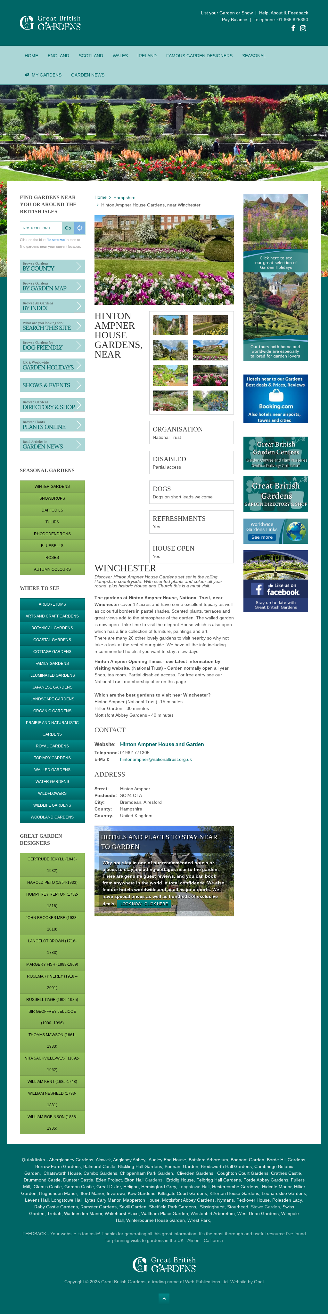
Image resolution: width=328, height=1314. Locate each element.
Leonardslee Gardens (284, 1193)
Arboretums (52, 604)
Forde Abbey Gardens (265, 1179)
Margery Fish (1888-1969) (52, 964)
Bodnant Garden (247, 1159)
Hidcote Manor (276, 1186)
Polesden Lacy (287, 1200)
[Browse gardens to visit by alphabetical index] (52, 305)
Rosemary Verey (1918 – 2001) (52, 982)
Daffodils (52, 510)
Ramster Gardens (98, 1206)
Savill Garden (132, 1206)
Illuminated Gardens (52, 675)
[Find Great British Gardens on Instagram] (303, 29)
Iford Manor (92, 1193)
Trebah (54, 1213)
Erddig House (180, 1179)
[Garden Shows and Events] (52, 384)
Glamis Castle (48, 1186)
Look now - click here (144, 904)
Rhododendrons (52, 534)
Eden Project (109, 1179)
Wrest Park (198, 1220)
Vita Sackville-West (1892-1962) (52, 1064)
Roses (52, 557)
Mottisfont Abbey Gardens (188, 1200)
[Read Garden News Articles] (52, 444)
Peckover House (253, 1200)
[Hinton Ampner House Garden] (170, 325)
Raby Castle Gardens (56, 1206)
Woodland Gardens (52, 817)
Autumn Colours (52, 569)
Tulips (52, 522)
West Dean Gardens (258, 1213)
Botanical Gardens (52, 628)
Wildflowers (52, 793)
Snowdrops (52, 498)
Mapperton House (141, 1200)
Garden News (87, 74)
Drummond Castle (42, 1179)
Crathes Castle (286, 1173)
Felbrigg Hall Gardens (218, 1179)
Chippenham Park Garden (146, 1173)
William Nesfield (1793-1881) (52, 1099)
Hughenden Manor (58, 1193)
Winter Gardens (52, 486)
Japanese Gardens (52, 687)
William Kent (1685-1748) (52, 1081)
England (58, 55)
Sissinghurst (212, 1206)
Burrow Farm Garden (56, 1166)
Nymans (225, 1200)
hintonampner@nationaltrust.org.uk (156, 759)
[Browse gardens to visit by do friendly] (52, 345)
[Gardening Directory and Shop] (52, 424)
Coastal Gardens (52, 640)
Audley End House (167, 1159)
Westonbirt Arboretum (213, 1213)
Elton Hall (134, 1179)
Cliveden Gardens (195, 1173)
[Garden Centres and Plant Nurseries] (52, 404)
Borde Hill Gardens (286, 1159)
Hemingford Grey (158, 1186)
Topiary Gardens (52, 758)
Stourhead (237, 1206)
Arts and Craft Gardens (52, 616)
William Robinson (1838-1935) (52, 1123)
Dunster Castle (78, 1179)
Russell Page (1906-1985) (52, 999)
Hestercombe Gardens (235, 1186)
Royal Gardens (52, 746)
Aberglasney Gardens (71, 1159)
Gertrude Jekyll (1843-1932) (52, 865)
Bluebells (52, 546)
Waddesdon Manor (83, 1213)
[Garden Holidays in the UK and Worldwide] (52, 364)
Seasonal (254, 55)
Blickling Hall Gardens (140, 1166)
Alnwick (103, 1159)
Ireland (147, 55)
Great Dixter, (109, 1186)
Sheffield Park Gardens (172, 1206)
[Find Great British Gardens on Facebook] (293, 29)
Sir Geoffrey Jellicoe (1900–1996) (52, 1017)
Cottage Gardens (52, 651)
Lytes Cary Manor (102, 1200)
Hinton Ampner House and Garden (162, 744)
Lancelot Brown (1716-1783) (52, 947)
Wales (120, 55)
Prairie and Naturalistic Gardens (52, 729)
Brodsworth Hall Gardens (226, 1166)
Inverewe (116, 1193)
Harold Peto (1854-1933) (52, 882)
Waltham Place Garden (164, 1213)
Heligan (131, 1186)
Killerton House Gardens (234, 1193)
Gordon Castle (79, 1186)
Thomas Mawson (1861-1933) (52, 1041)
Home (31, 55)
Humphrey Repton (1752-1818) (52, 900)
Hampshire (124, 197)
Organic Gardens (52, 711)
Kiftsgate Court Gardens (182, 1193)
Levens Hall (37, 1200)
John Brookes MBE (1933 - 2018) (52, 923)
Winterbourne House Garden (155, 1220)
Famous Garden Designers (199, 55)
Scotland (91, 55)
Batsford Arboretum (208, 1159)
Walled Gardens (52, 770)
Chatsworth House (62, 1173)
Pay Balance (234, 19)
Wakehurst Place (122, 1213)
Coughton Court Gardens (242, 1173)
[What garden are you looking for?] (52, 325)
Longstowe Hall (66, 1200)
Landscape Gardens (52, 699)
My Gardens (47, 74)
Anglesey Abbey (129, 1159)
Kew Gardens (141, 1193)
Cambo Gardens (99, 1173)
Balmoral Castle (99, 1166)
